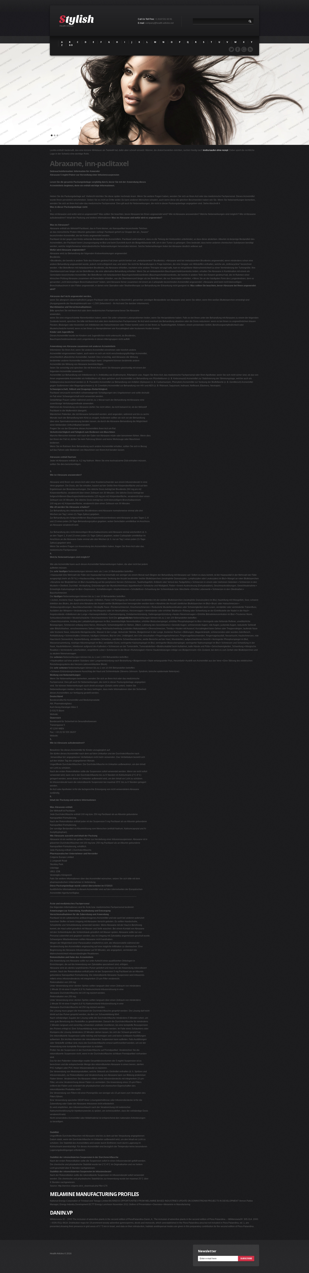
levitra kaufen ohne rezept (215, 150)
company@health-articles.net (159, 23)
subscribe (246, 1258)
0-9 (70, 45)
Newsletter (207, 1251)
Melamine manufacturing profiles (94, 1194)
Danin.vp (61, 1212)
